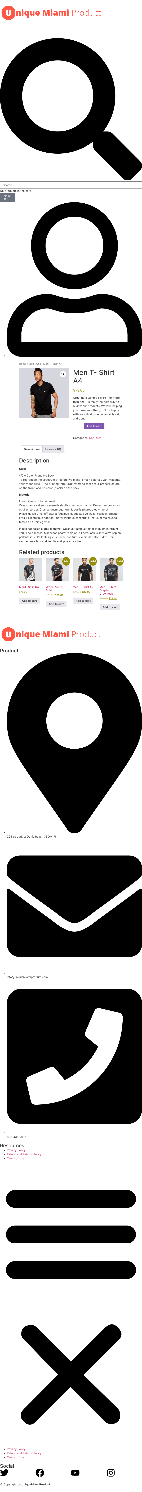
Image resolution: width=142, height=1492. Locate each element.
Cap (38, 363)
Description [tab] (32, 449)
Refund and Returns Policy (24, 1154)
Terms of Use (15, 1158)
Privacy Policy (16, 1150)
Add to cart (94, 426)
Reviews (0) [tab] (53, 449)
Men (31, 363)
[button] (71, 109)
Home (22, 363)
